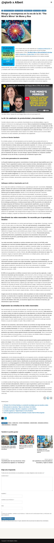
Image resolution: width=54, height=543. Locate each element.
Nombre (4, 493)
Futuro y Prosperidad (19, 10)
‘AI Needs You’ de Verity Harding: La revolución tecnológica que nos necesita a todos (25, 405)
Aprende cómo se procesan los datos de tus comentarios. (35, 520)
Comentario (5, 475)
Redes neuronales (37, 10)
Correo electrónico (7, 499)
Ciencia (9, 422)
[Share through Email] (51, 398)
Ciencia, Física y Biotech (8, 10)
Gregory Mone (30, 54)
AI (2, 10)
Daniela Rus (23, 54)
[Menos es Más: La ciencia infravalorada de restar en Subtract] (27, 439)
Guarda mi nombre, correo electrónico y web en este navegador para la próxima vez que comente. (26, 514)
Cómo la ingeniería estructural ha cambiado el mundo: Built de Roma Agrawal (23, 412)
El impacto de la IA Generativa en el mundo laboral (43, 451)
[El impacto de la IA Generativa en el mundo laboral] (45, 441)
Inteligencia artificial (28, 10)
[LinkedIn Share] (48, 398)
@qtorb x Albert (12, 2)
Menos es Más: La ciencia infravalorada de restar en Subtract (26, 447)
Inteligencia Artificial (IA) (44, 48)
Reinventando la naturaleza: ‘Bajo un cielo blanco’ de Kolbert (19, 407)
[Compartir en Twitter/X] (45, 398)
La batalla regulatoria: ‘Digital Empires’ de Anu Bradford (18, 410)
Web (2, 505)
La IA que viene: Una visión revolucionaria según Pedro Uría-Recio (8, 448)
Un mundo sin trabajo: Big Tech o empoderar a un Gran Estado (19, 409)
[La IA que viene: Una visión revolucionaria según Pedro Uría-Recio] (9, 440)
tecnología (44, 10)
